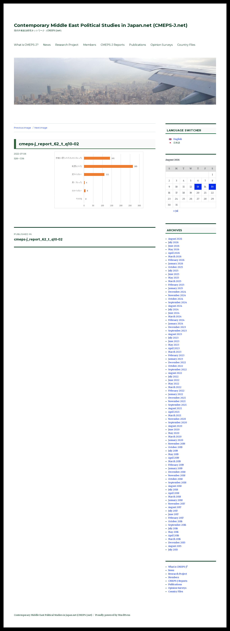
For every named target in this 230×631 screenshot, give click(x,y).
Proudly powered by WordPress (112, 615)
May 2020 (173, 433)
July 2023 (173, 337)
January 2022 (175, 394)
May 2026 (173, 249)
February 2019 (176, 464)
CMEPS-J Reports (112, 44)
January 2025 (175, 288)
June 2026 (173, 246)
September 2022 (177, 369)
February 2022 (176, 390)
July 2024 (173, 309)
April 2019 (173, 457)
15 (212, 186)
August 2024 (175, 306)
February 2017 (176, 517)
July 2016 (173, 528)
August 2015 (174, 546)
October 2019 (175, 447)
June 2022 (173, 380)
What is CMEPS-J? (26, 44)
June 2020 (173, 429)
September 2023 (177, 330)
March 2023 (174, 351)
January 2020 (175, 440)
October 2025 (175, 267)
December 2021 (177, 397)
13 (198, 186)
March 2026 (174, 256)
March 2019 (174, 461)
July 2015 (173, 549)
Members (89, 44)
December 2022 (177, 362)
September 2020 (177, 422)
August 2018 (175, 486)
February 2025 (176, 284)
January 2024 (175, 323)
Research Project (66, 44)
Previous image (22, 127)
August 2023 (175, 334)
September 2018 (177, 482)
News (47, 44)
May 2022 (173, 383)
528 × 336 (19, 158)
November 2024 (177, 295)
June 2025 (173, 274)
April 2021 (173, 412)
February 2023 (176, 355)
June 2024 (173, 313)
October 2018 (175, 479)
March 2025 (174, 281)
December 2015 (176, 542)
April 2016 (173, 535)
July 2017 (173, 510)
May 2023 (173, 344)
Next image (41, 127)
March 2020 (175, 436)
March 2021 (174, 415)
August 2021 (175, 408)
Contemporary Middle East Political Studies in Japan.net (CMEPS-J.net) (100, 25)
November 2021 (176, 401)
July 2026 (173, 242)
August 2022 (175, 373)
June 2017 (173, 514)
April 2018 (173, 493)
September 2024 (177, 302)
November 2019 (176, 443)
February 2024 (176, 320)
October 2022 (175, 366)
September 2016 (177, 525)
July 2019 (173, 450)
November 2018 (176, 475)
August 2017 (174, 507)
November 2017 (176, 503)
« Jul (175, 211)
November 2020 (177, 419)
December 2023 (177, 327)
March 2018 (174, 496)
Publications (137, 44)
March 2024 (175, 316)
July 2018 (173, 489)
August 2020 (175, 426)
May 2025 (173, 277)
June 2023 (173, 341)
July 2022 (173, 376)
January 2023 (175, 359)
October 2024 (175, 299)
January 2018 (175, 500)
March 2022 (174, 387)
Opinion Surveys (162, 44)
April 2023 (174, 348)
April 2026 (174, 253)
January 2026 (175, 263)
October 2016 (175, 521)
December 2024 (177, 291)
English (177, 139)
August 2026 (175, 238)
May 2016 (173, 532)
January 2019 (175, 468)
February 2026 (176, 260)
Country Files (186, 44)
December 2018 (176, 472)
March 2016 (174, 539)
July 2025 (173, 270)
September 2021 (177, 404)
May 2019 (173, 454)
